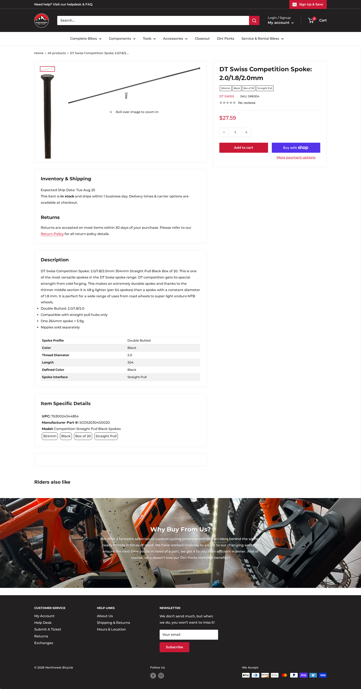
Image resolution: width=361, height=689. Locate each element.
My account (279, 22)
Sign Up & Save (311, 4)
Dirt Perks (225, 39)
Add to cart (243, 148)
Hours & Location (111, 629)
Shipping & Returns (113, 623)
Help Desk (43, 623)
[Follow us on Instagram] (161, 676)
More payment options (296, 157)
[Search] (254, 20)
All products (57, 53)
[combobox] (153, 20)
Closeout (202, 39)
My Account (44, 616)
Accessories (173, 39)
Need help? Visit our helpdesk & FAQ (63, 4)
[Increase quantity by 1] (246, 132)
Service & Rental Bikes (260, 39)
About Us (105, 616)
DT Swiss (226, 96)
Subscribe (174, 647)
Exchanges (43, 643)
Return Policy (52, 234)
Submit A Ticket (47, 629)
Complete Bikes (83, 39)
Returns (41, 636)
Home (38, 53)
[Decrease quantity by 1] (224, 132)
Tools (147, 39)
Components (120, 39)
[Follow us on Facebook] (153, 676)
